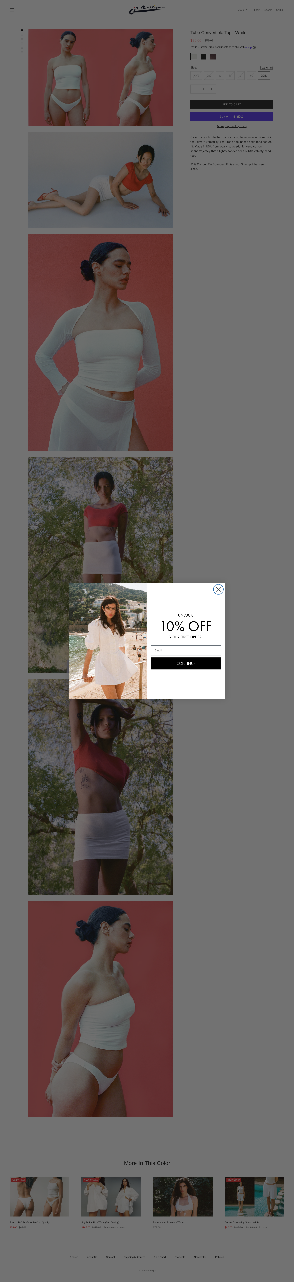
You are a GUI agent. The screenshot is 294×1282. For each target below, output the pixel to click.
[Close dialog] (218, 589)
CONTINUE (186, 663)
